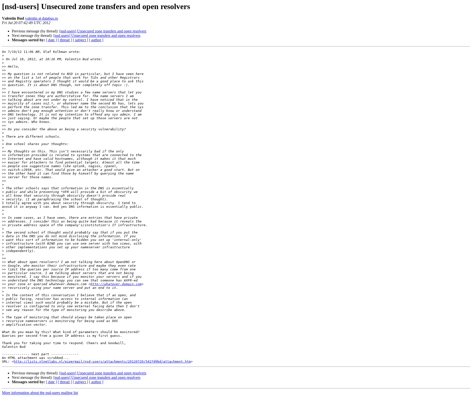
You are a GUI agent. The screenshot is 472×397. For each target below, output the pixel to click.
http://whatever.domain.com (116, 284)
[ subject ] (80, 40)
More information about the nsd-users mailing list (40, 393)
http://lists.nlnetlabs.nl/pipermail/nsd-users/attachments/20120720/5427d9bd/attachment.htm (102, 361)
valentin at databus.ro (41, 18)
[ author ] (96, 40)
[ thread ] (65, 40)
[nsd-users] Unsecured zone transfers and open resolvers (102, 31)
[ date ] (51, 40)
